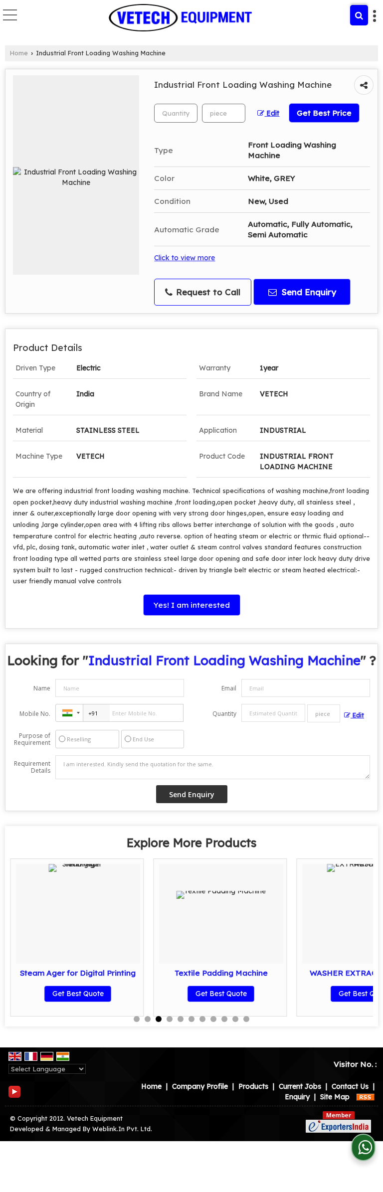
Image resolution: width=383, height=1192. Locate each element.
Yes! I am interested (192, 605)
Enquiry (297, 1096)
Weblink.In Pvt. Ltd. (122, 1129)
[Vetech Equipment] (180, 17)
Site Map (335, 1096)
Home (19, 53)
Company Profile (200, 1086)
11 (246, 1019)
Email (228, 688)
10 (235, 1019)
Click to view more (184, 257)
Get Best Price (324, 113)
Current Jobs (300, 1086)
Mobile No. (34, 713)
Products (253, 1086)
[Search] (359, 15)
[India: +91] (69, 713)
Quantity (224, 713)
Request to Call (207, 292)
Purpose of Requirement (32, 739)
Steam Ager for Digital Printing (78, 973)
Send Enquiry (307, 292)
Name (41, 688)
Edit (271, 113)
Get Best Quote (78, 993)
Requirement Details (32, 767)
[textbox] (223, 113)
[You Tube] (14, 1091)
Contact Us (350, 1086)
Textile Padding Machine (221, 973)
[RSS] (366, 1096)
